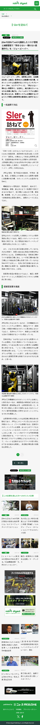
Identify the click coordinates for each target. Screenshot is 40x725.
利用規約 (18, 709)
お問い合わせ (20, 713)
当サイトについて (8, 709)
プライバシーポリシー (30, 709)
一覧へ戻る (20, 463)
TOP (3, 14)
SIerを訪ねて (5, 16)
